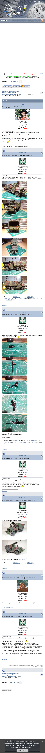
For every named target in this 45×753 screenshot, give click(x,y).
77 (31, 155)
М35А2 (7, 95)
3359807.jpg (30, 563)
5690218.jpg (21, 298)
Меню (5, 20)
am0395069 (22, 153)
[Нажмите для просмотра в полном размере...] (14, 199)
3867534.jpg (16, 563)
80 (34, 500)
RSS (41, 74)
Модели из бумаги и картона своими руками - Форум (10, 92)
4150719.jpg (34, 442)
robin (22, 104)
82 (34, 616)
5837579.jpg (30, 297)
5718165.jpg (30, 440)
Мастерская (5, 94)
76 (30, 107)
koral (22, 575)
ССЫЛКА (22, 559)
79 (31, 458)
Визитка (4, 305)
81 (34, 578)
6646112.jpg (7, 298)
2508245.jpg (16, 297)
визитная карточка (7, 607)
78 (31, 315)
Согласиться (22, 750)
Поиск (37, 74)
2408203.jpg (7, 442)
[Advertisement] (22, 47)
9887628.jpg (10, 300)
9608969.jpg (34, 298)
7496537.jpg (16, 440)
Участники (20, 74)
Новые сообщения (10, 74)
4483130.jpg (21, 442)
